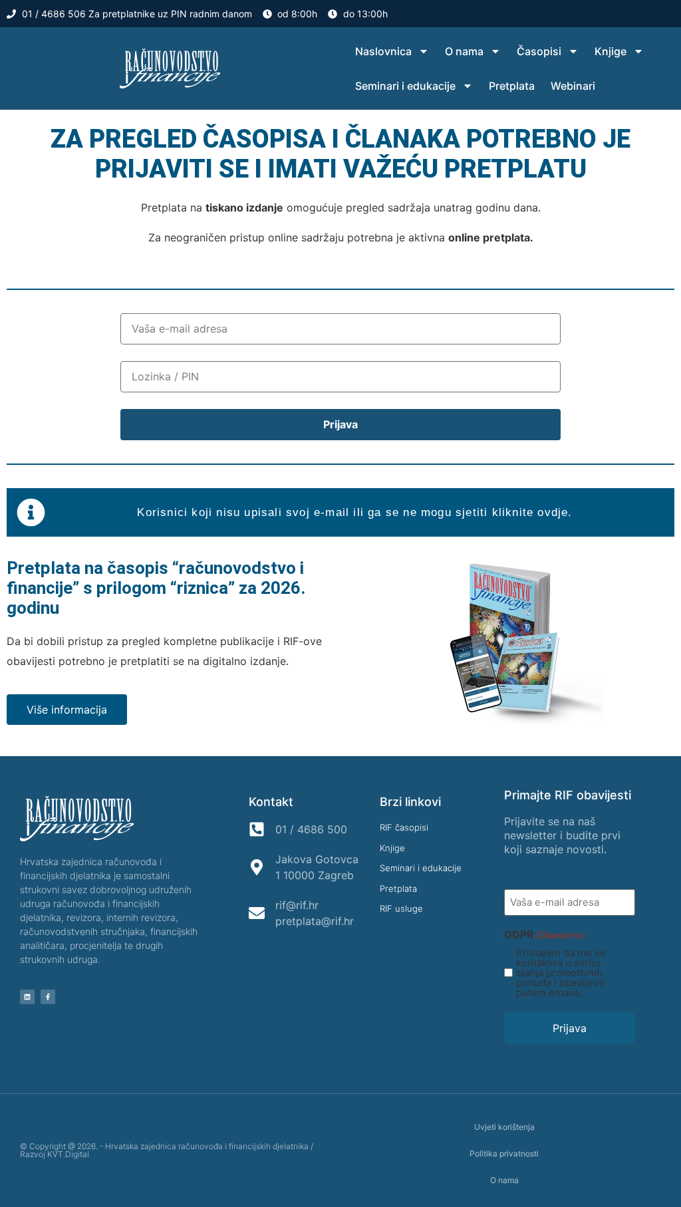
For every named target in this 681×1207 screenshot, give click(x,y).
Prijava (570, 1028)
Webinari (573, 85)
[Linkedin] (27, 997)
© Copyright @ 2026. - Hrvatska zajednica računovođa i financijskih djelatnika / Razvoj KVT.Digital (166, 1150)
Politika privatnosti (504, 1153)
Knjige (610, 51)
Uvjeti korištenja (504, 1127)
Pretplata (512, 85)
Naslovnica (383, 51)
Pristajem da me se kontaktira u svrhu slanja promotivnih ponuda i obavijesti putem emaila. (561, 973)
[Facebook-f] (48, 997)
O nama (464, 51)
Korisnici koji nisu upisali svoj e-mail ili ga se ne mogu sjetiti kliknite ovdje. (354, 512)
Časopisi (539, 51)
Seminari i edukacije (405, 85)
